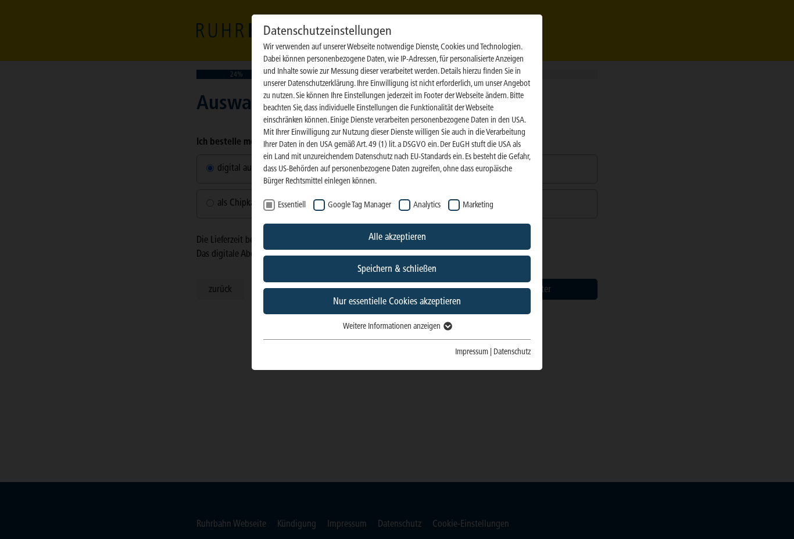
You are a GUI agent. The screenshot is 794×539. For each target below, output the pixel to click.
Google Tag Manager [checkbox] (359, 205)
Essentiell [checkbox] (292, 205)
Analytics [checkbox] (427, 205)
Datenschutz (512, 352)
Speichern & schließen (397, 268)
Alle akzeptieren (397, 236)
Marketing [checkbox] (478, 205)
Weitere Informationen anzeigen (392, 326)
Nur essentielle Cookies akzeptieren (397, 301)
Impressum (471, 352)
